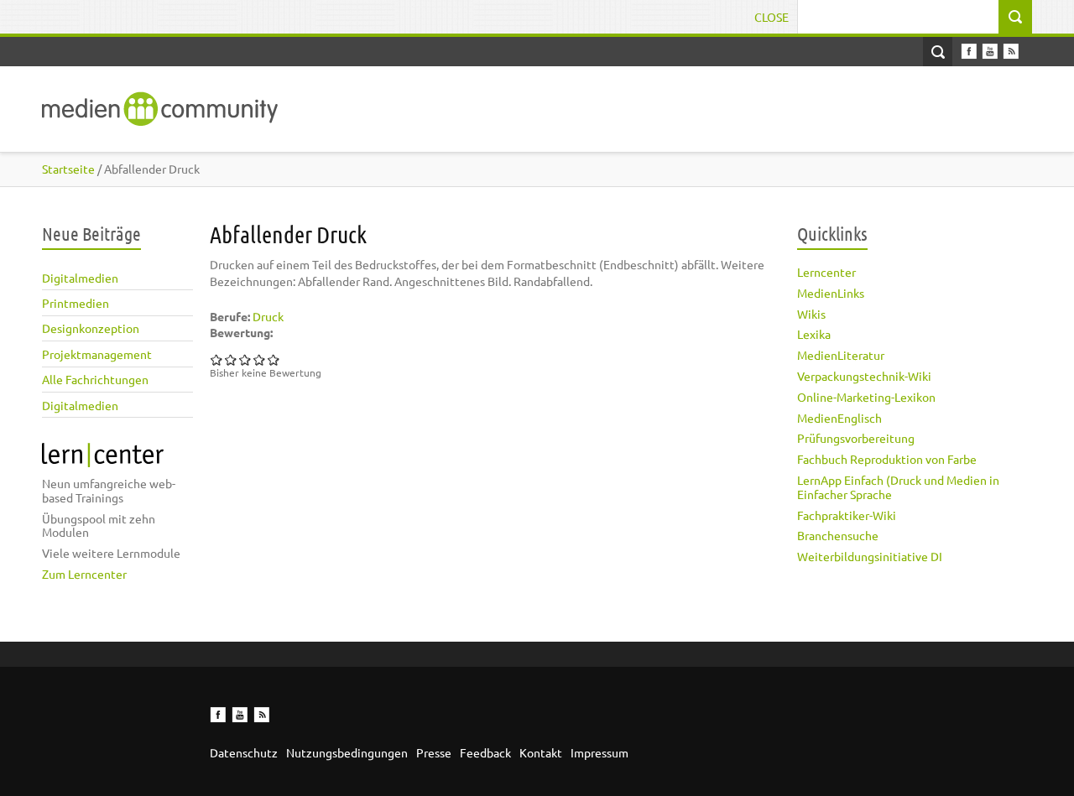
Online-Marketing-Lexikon (866, 396)
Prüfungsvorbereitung (856, 437)
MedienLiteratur (840, 354)
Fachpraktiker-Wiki (846, 515)
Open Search (937, 51)
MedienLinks (830, 292)
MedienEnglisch (839, 417)
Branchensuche (837, 535)
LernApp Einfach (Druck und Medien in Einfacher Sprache (898, 487)
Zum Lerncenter (84, 573)
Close (771, 16)
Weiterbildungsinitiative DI (869, 556)
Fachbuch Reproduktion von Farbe (887, 458)
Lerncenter (826, 271)
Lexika (814, 333)
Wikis (811, 313)
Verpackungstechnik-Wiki (864, 375)
